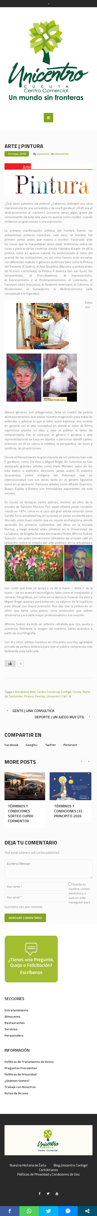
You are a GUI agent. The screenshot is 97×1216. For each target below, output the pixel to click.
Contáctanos (48, 1170)
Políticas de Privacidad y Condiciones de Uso (48, 1174)
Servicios (11, 1029)
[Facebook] (39, 1193)
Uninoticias (61, 154)
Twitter (50, 744)
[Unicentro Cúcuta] (48, 60)
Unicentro (53, 696)
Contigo (66, 691)
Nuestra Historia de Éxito (28, 1165)
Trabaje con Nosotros (20, 1086)
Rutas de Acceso (16, 1093)
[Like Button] (10, 663)
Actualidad (22, 691)
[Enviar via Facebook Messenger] (68, 1211)
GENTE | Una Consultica (33, 710)
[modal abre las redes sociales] (87, 1211)
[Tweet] (48, 1211)
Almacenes (12, 1016)
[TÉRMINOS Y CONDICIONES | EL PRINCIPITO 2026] (39, 786)
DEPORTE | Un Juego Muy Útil (60, 717)
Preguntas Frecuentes (21, 1068)
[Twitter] (48, 1193)
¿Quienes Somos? (17, 1080)
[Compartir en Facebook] (9, 1211)
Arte (33, 691)
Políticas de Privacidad (21, 1074)
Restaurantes (15, 1022)
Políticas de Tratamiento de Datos (29, 1061)
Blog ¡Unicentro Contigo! (71, 1165)
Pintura (29, 696)
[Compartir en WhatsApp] (29, 1211)
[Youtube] (56, 1193)
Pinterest (70, 744)
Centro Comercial (48, 691)
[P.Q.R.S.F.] (31, 958)
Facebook (11, 744)
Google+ (32, 744)
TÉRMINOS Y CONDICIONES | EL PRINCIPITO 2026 (37, 811)
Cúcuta (77, 691)
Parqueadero (14, 1035)
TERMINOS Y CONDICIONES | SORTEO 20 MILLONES (81, 813)
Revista (40, 696)
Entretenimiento (16, 1010)
